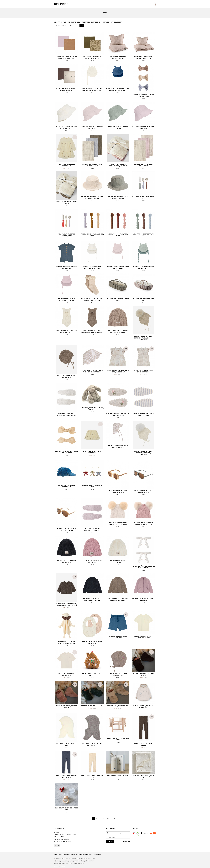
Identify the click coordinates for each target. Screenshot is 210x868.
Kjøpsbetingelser (69, 855)
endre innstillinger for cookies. (76, 863)
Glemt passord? (126, 841)
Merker (138, 4)
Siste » (115, 818)
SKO (120, 4)
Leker (125, 4)
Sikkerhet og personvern (84, 855)
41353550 (61, 837)
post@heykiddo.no (63, 839)
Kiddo (132, 4)
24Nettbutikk (63, 866)
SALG (144, 4)
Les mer (64, 863)
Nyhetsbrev (97, 855)
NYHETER (108, 4)
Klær (114, 4)
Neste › (109, 818)
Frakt (55, 855)
